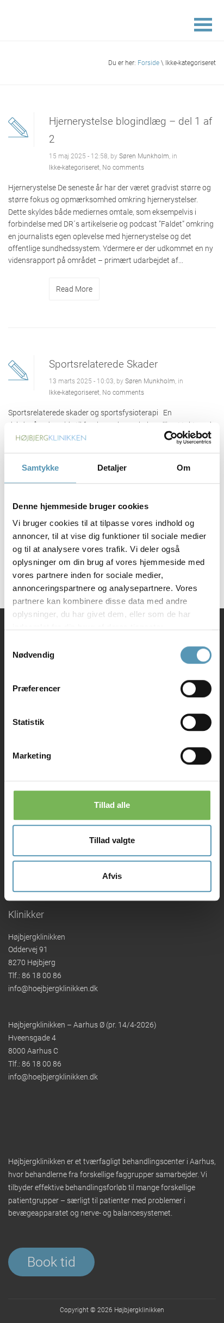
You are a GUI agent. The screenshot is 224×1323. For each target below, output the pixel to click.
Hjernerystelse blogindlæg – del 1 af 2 (130, 130)
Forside (148, 63)
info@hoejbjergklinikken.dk (53, 988)
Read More (74, 289)
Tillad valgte (112, 840)
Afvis (112, 876)
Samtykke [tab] (40, 467)
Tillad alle (112, 805)
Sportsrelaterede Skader (103, 364)
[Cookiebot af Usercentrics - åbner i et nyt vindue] (163, 438)
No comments (123, 167)
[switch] (196, 688)
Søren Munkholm (144, 156)
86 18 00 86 (41, 975)
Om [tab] (183, 467)
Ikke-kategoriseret (74, 167)
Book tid (51, 1262)
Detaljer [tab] (112, 467)
